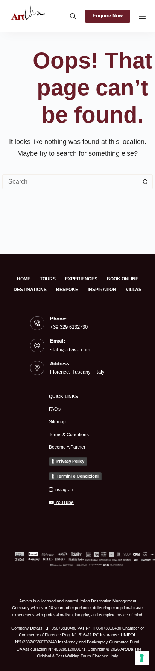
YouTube (64, 502)
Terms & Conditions (69, 434)
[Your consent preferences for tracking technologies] (142, 658)
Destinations (30, 289)
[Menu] (142, 16)
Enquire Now (108, 15)
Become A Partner (67, 447)
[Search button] (145, 182)
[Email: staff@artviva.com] (37, 346)
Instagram (63, 489)
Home (23, 279)
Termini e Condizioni (77, 476)
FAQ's (55, 409)
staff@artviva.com (70, 349)
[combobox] (70, 181)
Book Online (122, 279)
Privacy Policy (70, 461)
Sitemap (57, 421)
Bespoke (67, 289)
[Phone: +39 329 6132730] (37, 323)
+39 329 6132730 (69, 327)
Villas (133, 289)
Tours (48, 279)
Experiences (81, 279)
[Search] (73, 16)
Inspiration (102, 289)
